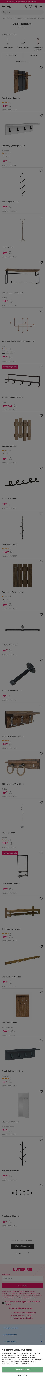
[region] (22, 1363)
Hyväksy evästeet (22, 1369)
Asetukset (22, 1375)
